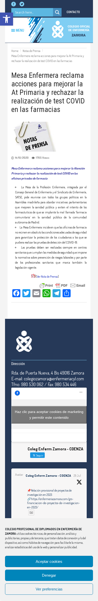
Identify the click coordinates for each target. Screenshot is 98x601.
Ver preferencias (49, 589)
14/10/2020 (22, 157)
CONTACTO (73, 12)
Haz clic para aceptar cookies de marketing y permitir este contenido (49, 414)
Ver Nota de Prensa (47, 276)
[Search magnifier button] (57, 12)
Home (14, 51)
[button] (6, 19)
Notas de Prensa (31, 51)
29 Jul (77, 475)
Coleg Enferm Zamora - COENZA (48, 475)
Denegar (49, 575)
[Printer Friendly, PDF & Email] (62, 285)
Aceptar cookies (49, 561)
